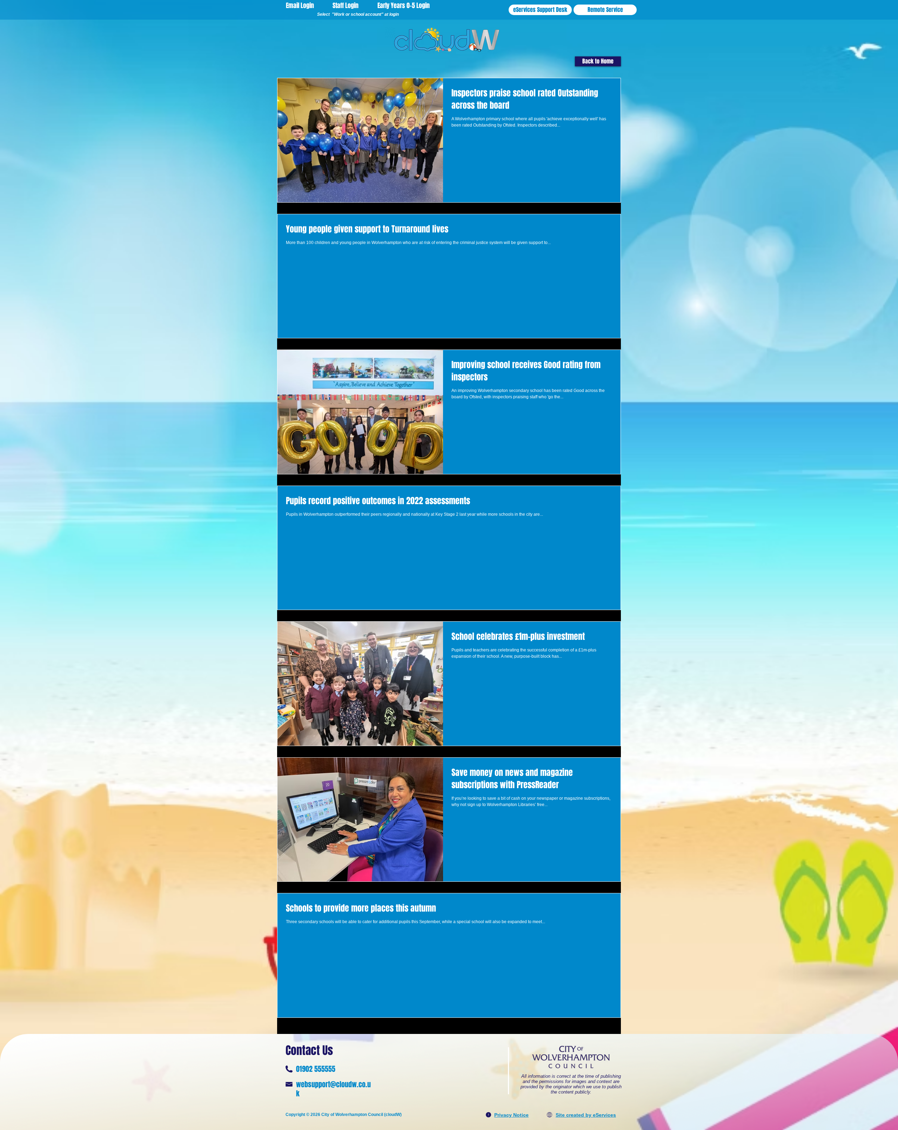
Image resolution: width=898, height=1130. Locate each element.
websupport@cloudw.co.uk (333, 1089)
